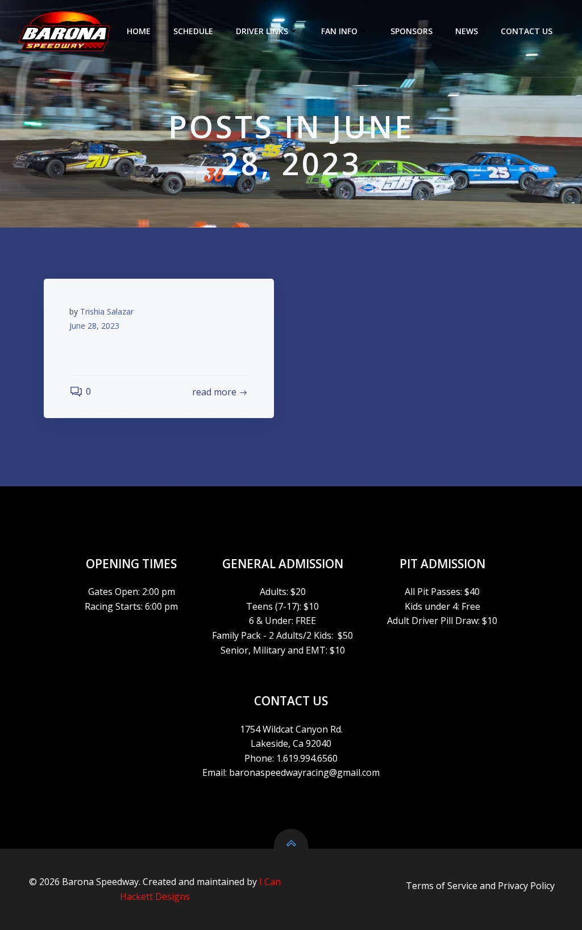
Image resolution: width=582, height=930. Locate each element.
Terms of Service (441, 885)
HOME (139, 31)
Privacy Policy (526, 885)
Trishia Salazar (107, 311)
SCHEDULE (193, 31)
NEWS (466, 31)
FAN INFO (339, 31)
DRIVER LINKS (262, 31)
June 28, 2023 (94, 325)
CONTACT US (526, 31)
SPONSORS (411, 31)
